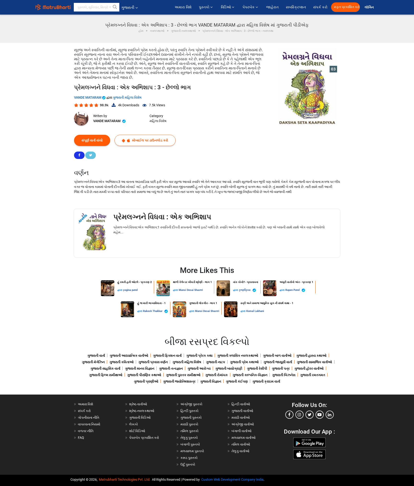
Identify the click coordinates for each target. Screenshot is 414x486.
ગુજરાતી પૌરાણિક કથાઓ (144, 375)
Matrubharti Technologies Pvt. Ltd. (125, 479)
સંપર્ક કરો (320, 7)
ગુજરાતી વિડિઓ (140, 417)
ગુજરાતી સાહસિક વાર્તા (105, 368)
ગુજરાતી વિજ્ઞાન (210, 381)
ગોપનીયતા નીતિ (88, 417)
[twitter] (309, 415)
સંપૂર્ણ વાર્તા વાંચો (92, 140)
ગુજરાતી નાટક (215, 362)
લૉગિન (369, 7)
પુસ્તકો (204, 7)
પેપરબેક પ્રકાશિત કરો (144, 438)
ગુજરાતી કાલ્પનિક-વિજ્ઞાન (250, 375)
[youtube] (320, 415)
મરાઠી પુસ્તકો (189, 424)
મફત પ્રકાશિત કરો (347, 7)
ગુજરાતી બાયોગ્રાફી (228, 368)
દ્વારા (120, 290)
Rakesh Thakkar (153, 311)
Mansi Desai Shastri (191, 290)
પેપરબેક (249, 7)
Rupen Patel (292, 290)
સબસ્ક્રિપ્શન (296, 7)
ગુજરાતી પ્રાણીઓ (146, 381)
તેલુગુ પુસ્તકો (189, 438)
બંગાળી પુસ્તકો (190, 444)
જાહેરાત (272, 7)
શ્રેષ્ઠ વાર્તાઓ (138, 404)
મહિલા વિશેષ (158, 121)
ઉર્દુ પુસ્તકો (187, 464)
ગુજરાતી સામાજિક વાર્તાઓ (314, 362)
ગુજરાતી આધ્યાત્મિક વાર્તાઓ (129, 355)
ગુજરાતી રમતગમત (312, 375)
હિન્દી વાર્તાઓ (240, 404)
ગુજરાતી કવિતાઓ (121, 362)
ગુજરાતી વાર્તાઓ (242, 411)
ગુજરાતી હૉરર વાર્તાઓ (309, 368)
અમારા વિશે (183, 7)
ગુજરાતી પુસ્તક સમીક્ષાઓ (183, 375)
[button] (115, 7)
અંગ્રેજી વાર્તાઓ (242, 424)
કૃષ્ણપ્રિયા (245, 290)
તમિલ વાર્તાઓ (240, 444)
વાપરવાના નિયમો (89, 424)
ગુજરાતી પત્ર (281, 368)
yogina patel (130, 290)
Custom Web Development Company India (232, 479)
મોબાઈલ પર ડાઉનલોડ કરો (149, 140)
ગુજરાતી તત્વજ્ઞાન (171, 368)
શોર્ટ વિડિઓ (137, 431)
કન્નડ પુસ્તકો (189, 458)
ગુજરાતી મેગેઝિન (93, 362)
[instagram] (299, 415)
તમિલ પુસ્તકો (189, 431)
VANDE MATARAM (88, 97)
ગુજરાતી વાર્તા (96, 355)
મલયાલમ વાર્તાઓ (243, 438)
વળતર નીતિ (85, 431)
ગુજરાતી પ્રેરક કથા (199, 355)
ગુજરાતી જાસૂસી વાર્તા (278, 362)
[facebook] (289, 415)
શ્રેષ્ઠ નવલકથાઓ (141, 411)
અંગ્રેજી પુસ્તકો (191, 404)
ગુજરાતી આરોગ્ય (199, 368)
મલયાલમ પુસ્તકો (192, 451)
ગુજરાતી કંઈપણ (237, 381)
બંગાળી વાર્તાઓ (241, 431)
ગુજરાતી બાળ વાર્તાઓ (277, 355)
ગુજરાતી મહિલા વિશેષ (127, 97)
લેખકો (133, 424)
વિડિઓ (226, 7)
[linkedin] (330, 415)
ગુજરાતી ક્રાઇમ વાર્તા (266, 381)
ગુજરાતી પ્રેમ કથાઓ (244, 362)
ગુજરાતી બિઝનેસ (283, 375)
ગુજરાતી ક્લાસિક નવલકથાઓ (237, 355)
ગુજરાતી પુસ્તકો (191, 417)
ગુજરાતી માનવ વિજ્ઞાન (139, 368)
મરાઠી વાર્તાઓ (240, 417)
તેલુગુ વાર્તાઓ (240, 451)
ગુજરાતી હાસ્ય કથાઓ (311, 355)
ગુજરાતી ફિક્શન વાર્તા (167, 355)
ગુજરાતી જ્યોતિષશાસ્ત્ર (179, 381)
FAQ (81, 438)
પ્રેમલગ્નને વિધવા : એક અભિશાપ (162, 217)
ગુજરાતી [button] (127, 7)
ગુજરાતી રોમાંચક (216, 375)
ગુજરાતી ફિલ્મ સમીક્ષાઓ (105, 375)
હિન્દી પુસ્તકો (189, 411)
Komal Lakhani (255, 311)
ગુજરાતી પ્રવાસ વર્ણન (153, 362)
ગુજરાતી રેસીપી (257, 368)
